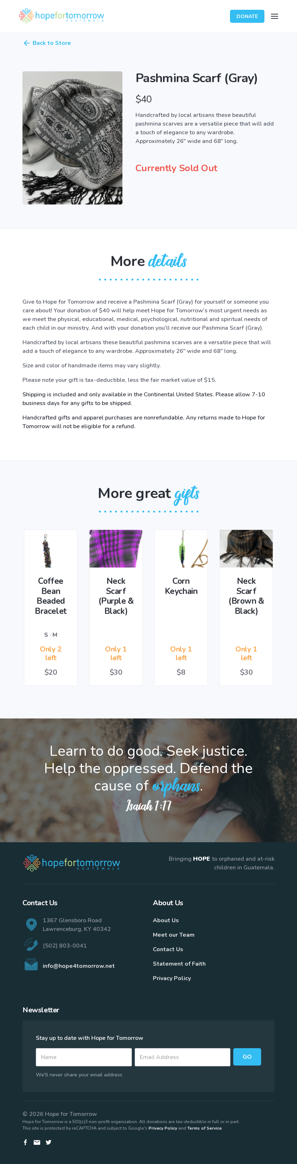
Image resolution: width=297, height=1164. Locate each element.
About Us (166, 920)
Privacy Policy (172, 978)
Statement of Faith (179, 964)
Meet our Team (173, 935)
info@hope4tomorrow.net (79, 966)
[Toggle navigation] (274, 16)
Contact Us (168, 949)
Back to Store (52, 43)
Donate (247, 16)
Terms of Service (204, 1128)
